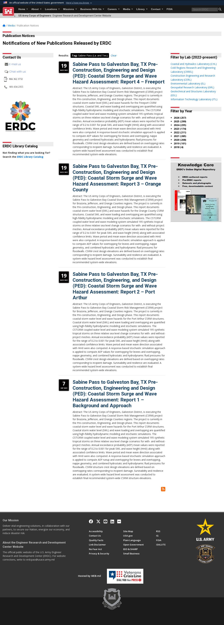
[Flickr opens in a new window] (119, 521)
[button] (79, 3)
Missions (69, 9)
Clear (114, 55)
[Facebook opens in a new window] (91, 521)
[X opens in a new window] (98, 521)
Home (22, 9)
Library (140, 9)
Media (127, 9)
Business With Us (91, 9)
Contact (156, 9)
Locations (51, 9)
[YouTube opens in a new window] (105, 521)
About (35, 9)
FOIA (170, 9)
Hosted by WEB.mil (89, 576)
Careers (112, 9)
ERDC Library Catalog (30, 156)
